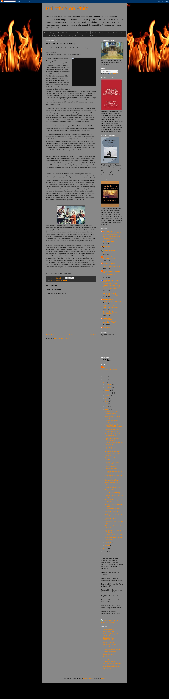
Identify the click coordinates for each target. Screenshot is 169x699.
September (108, 393)
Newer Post (50, 335)
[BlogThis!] (68, 278)
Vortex (72, 33)
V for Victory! (107, 257)
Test (104, 252)
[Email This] (66, 278)
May (106, 404)
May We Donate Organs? (51, 35)
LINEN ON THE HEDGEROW (108, 319)
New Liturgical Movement (111, 661)
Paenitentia (107, 327)
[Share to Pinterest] (73, 278)
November (108, 387)
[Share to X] (70, 278)
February (108, 542)
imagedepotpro (88, 678)
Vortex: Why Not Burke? (112, 511)
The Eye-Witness (108, 299)
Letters (122, 33)
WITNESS (106, 246)
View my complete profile (109, 370)
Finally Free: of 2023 (109, 258)
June (106, 401)
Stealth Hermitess (109, 251)
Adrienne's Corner (109, 263)
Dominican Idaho (108, 654)
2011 (105, 551)
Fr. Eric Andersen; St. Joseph (59, 280)
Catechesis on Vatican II (112, 509)
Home (46, 33)
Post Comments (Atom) (61, 338)
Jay (104, 367)
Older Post (92, 335)
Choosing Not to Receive (112, 480)
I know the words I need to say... (111, 271)
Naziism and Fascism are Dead (112, 301)
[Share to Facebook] (71, 278)
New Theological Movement (112, 663)
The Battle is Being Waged (113, 492)
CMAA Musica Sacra (109, 651)
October (107, 390)
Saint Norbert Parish (110, 312)
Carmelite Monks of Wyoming (112, 649)
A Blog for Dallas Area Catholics (110, 281)
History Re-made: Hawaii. (110, 307)
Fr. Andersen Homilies (98, 33)
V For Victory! (107, 668)
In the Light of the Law (110, 659)
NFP (58, 33)
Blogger (103, 678)
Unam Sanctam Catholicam (111, 666)
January (107, 545)
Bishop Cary (65, 33)
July (106, 398)
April (106, 406)
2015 (105, 376)
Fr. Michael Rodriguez (83, 33)
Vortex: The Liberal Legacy (113, 487)
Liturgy (52, 33)
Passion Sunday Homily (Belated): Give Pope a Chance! (112, 453)
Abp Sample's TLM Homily (89, 35)
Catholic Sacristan (109, 306)
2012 (105, 549)
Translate (115, 73)
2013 (105, 382)
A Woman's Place (108, 629)
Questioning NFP (110, 518)
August (107, 395)
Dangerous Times (110, 490)
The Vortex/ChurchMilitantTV (112, 644)
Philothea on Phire (67, 8)
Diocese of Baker (108, 647)
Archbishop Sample (112, 33)
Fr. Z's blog (106, 656)
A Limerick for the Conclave (113, 535)
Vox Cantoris (107, 231)
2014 (105, 379)
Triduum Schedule (108, 313)
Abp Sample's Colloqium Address (70, 35)
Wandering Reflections (110, 293)
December (108, 384)
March (107, 409)
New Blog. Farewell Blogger (111, 295)
